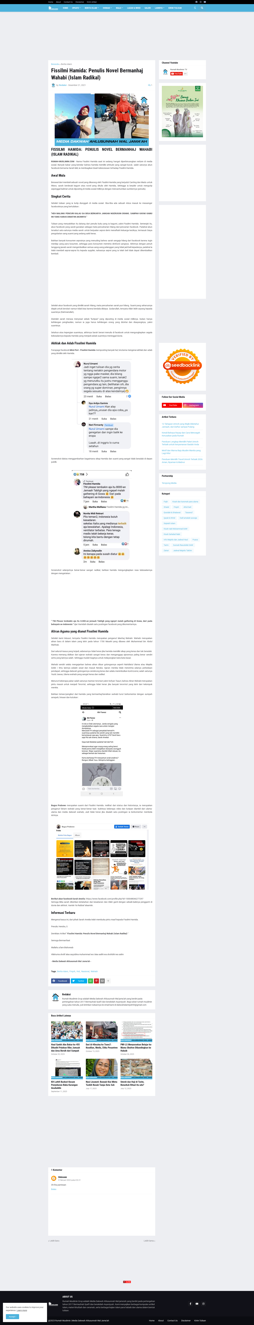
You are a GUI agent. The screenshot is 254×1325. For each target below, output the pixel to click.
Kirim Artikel (92, 2)
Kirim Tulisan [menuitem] (175, 8)
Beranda (55, 64)
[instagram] (200, 2)
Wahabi (94, 971)
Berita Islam (66, 64)
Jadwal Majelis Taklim (182, 550)
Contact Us (68, 2)
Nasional (85, 971)
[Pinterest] (96, 980)
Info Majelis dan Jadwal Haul (176, 540)
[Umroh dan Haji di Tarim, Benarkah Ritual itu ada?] (136, 1069)
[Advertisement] (127, 36)
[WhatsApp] (90, 980)
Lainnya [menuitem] (159, 8)
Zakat (166, 550)
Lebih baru (54, 1241)
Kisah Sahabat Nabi (172, 534)
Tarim (166, 545)
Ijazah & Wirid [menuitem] (134, 8)
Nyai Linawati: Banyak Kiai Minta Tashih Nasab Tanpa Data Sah (101, 1083)
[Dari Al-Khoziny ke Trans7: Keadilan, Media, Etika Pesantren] (102, 1031)
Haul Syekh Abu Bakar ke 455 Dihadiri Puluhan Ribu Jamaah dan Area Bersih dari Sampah (65, 1047)
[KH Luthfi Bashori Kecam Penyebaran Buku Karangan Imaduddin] (67, 1069)
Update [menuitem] (75, 8)
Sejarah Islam (169, 523)
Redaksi (66, 994)
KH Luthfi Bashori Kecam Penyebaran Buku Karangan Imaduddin (64, 1084)
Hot (78, 971)
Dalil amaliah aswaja (188, 518)
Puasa (195, 540)
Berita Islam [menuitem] (91, 8)
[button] (195, 8)
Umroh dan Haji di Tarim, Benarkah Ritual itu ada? (132, 1083)
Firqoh (72, 971)
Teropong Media (169, 483)
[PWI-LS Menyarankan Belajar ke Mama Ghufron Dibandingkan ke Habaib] (136, 1031)
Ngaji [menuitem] (118, 8)
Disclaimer (80, 2)
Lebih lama (149, 1241)
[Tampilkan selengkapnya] (108, 980)
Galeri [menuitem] (148, 8)
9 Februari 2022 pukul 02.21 (69, 1180)
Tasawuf (189, 512)
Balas (53, 1189)
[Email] (102, 980)
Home (50, 2)
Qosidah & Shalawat (172, 512)
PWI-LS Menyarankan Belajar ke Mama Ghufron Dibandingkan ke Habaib (136, 1047)
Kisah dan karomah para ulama (185, 502)
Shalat (166, 507)
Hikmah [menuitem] (106, 8)
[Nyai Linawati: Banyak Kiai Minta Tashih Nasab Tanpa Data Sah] (102, 1069)
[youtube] (205, 2)
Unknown (62, 1177)
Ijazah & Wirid (169, 518)
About (58, 2)
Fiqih (166, 502)
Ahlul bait (187, 507)
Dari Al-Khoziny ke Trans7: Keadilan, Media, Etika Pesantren (102, 1046)
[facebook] (196, 2)
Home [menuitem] (65, 8)
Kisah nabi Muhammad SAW (175, 529)
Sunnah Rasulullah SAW (183, 545)
